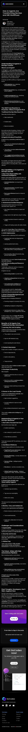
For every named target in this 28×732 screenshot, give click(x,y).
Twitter (18, 718)
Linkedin (18, 716)
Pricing (4, 714)
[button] (24, 4)
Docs (3, 716)
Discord (18, 714)
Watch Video (14, 667)
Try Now (13, 618)
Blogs (3, 718)
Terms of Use (6, 722)
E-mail (18, 720)
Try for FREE (14, 663)
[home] (8, 4)
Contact (4, 720)
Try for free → (14, 640)
